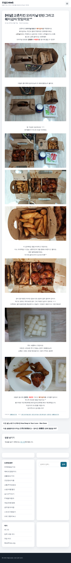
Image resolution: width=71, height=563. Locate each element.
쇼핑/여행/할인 (9, 489)
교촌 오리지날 (35, 414)
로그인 (22, 442)
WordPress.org (9, 543)
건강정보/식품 (9, 480)
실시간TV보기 (9, 494)
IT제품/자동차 (9, 498)
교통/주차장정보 (10, 485)
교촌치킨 (49, 414)
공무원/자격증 (9, 507)
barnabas (25, 23)
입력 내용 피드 (9, 534)
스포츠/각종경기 (10, 512)
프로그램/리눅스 (10, 516)
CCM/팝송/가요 (9, 467)
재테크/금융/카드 (10, 471)
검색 (63, 464)
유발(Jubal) (7, 2)
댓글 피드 (7, 538)
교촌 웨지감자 (42, 414)
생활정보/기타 (13, 414)
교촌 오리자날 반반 (26, 414)
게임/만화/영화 (9, 503)
